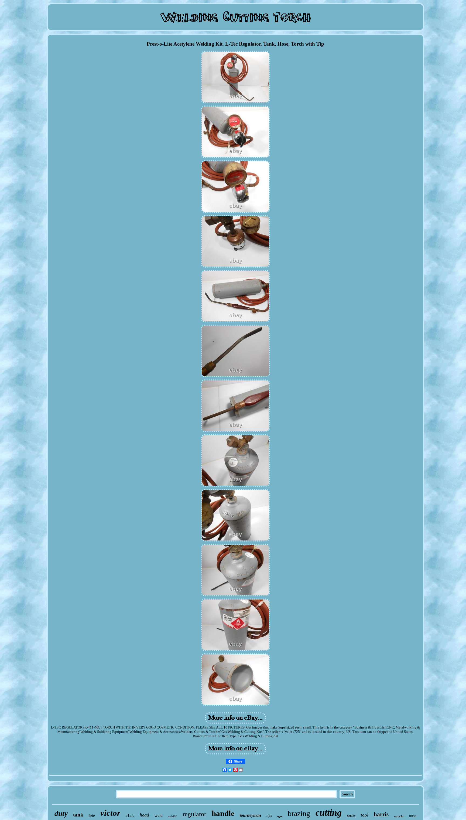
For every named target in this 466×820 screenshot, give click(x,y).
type (279, 816)
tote (92, 815)
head (144, 815)
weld (159, 815)
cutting (329, 813)
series (351, 816)
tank (78, 815)
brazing (299, 813)
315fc (130, 816)
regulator (194, 814)
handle (223, 813)
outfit (399, 816)
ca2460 (172, 816)
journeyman (250, 815)
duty (61, 813)
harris (381, 814)
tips (269, 816)
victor (110, 813)
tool (364, 815)
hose (412, 816)
